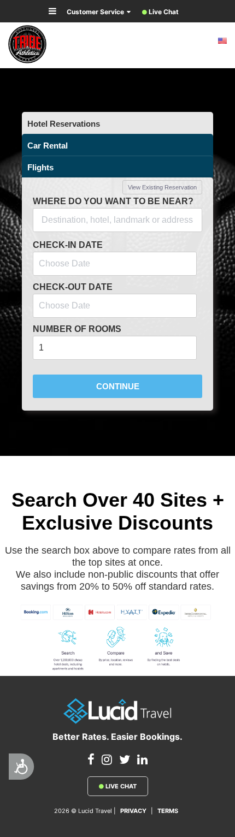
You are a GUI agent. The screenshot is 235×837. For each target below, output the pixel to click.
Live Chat (120, 786)
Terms (167, 811)
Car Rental (47, 145)
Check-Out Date (73, 287)
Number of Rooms (77, 329)
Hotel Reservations (63, 123)
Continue (117, 386)
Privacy (133, 811)
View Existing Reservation (162, 187)
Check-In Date (68, 245)
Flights (40, 167)
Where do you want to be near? (113, 201)
